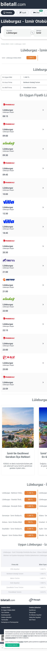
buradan (20, 642)
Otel (39, 12)
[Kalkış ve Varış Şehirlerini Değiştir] (32, 33)
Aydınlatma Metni (10, 638)
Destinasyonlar (5, 615)
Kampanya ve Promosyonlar (9, 622)
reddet (25, 636)
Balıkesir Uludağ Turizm (31, 82)
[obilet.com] (13, 6)
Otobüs (8, 12)
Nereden (9, 31)
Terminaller (4, 620)
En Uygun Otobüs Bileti (8, 610)
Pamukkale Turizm (29, 88)
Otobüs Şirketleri (6, 617)
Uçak (23, 12)
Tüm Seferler (5, 612)
